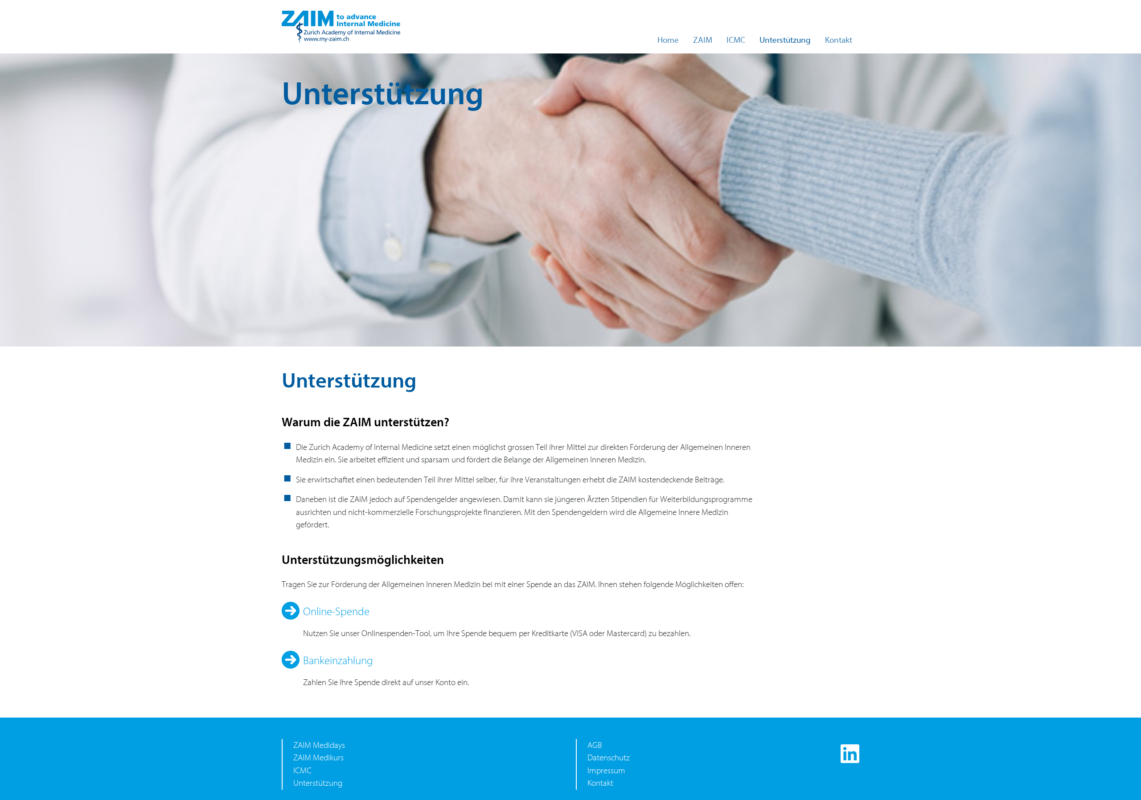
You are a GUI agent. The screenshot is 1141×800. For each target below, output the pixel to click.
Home (668, 40)
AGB (594, 745)
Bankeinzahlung (338, 660)
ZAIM (702, 40)
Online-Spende (336, 611)
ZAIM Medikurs (318, 758)
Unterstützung (785, 40)
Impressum (606, 771)
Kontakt (838, 40)
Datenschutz (608, 758)
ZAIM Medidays (319, 745)
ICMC (735, 40)
